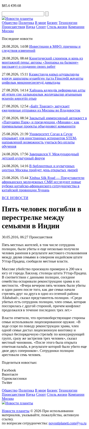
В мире (40, 23)
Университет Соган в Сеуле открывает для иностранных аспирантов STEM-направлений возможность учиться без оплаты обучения (39, 140)
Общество (10, 23)
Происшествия (13, 27)
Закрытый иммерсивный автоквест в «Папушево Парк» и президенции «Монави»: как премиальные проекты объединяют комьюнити (44, 122)
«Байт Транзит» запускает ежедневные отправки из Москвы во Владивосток (41, 108)
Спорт (41, 27)
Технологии (68, 23)
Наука (30, 27)
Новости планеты (15, 411)
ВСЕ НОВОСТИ (15, 198)
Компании (76, 27)
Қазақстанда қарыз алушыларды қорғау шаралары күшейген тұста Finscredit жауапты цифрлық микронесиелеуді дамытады (42, 78)
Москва (8, 31)
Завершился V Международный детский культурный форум (40, 156)
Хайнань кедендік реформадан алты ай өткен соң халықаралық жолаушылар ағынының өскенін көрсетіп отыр (43, 94)
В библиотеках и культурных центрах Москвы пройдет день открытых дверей (40, 168)
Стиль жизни (57, 27)
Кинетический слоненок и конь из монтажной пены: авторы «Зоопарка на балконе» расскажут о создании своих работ (42, 62)
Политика (26, 23)
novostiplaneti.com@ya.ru (67, 423)
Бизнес (52, 23)
